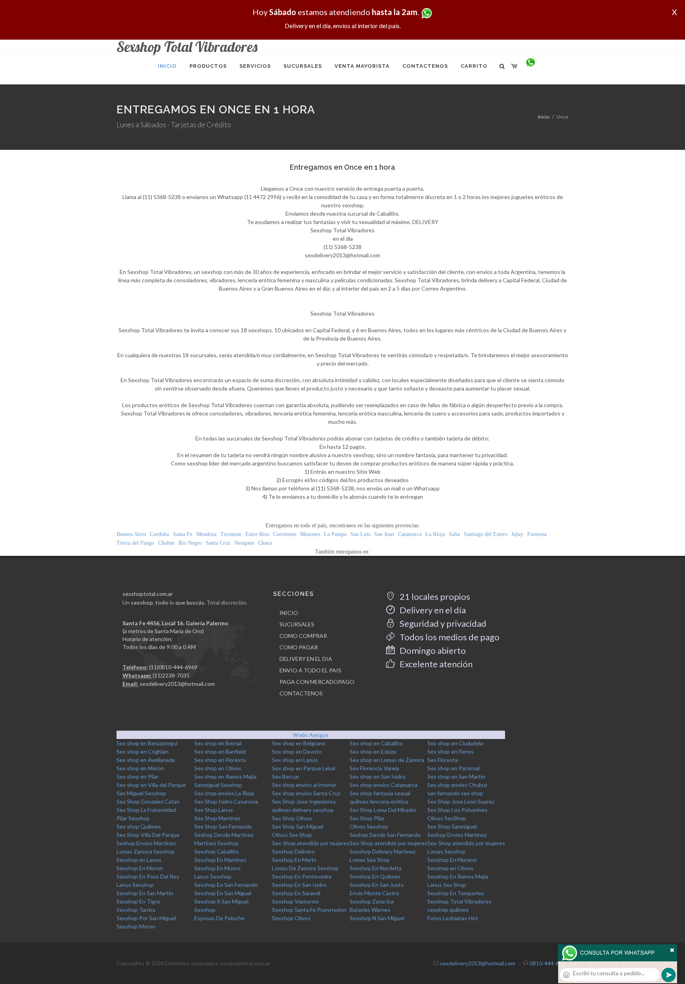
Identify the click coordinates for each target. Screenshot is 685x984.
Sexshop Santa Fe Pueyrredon (309, 909)
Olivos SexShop (446, 818)
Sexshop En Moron (140, 868)
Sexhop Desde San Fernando (385, 834)
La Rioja (435, 534)
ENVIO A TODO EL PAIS (310, 670)
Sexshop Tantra (136, 909)
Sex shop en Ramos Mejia (225, 776)
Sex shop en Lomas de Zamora (387, 759)
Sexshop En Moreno (452, 859)
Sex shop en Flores (450, 751)
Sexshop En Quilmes (375, 876)
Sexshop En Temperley (455, 893)
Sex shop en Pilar (138, 776)
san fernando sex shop (455, 793)
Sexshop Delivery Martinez (382, 851)
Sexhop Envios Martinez (456, 834)
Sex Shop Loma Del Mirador (383, 809)
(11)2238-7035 (171, 675)
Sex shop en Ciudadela (455, 743)
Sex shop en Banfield (220, 751)
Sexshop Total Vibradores (459, 901)
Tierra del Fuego (135, 543)
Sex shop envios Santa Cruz (306, 793)
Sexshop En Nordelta (376, 868)
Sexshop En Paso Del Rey (148, 876)
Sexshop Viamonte (295, 901)
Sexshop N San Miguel (377, 918)
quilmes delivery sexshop (303, 809)
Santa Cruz (218, 543)
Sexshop (205, 909)
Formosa (537, 534)
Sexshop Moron (136, 926)
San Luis (360, 534)
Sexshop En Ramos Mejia (457, 876)
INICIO (288, 612)
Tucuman (230, 534)
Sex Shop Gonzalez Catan (148, 801)
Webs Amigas (311, 734)
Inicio (543, 117)
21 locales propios (434, 596)
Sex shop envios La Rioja (224, 793)
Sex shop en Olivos (217, 768)
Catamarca (409, 534)
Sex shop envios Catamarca (383, 784)
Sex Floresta (442, 759)
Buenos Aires (131, 534)
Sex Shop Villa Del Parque (148, 834)
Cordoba (159, 534)
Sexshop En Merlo (294, 859)
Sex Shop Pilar (367, 818)
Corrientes (284, 534)
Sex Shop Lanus (213, 809)
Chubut (166, 543)
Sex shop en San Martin (456, 776)
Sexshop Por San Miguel (146, 918)
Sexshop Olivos (291, 918)
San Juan (384, 534)
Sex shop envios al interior (304, 784)
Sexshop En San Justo (377, 884)
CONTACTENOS (301, 693)
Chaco (265, 543)
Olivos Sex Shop (292, 834)
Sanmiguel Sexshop (218, 784)
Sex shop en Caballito (376, 743)
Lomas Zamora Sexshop (146, 851)
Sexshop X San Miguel (221, 901)
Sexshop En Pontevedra (301, 876)
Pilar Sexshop (133, 818)
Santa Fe (182, 534)
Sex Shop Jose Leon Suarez (460, 801)
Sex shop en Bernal (217, 743)
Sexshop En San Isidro (299, 884)
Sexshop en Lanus (139, 859)
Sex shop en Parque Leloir (304, 768)
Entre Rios (257, 534)
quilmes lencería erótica (379, 801)
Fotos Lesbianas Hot (452, 918)
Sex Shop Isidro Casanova (226, 801)
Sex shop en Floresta (220, 759)
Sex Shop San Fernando (223, 826)
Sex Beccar (285, 776)
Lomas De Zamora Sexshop (305, 868)
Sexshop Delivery (293, 851)
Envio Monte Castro (374, 893)
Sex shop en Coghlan (142, 751)
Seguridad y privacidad (442, 623)
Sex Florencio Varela (374, 768)
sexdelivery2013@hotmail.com (177, 683)
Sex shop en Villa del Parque (151, 784)
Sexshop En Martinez (220, 859)
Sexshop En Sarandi (296, 893)
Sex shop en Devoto (297, 751)
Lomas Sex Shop (370, 859)
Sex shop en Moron (140, 768)
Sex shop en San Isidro (378, 776)
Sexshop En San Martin (145, 893)
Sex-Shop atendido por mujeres (311, 843)
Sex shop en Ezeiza (373, 751)
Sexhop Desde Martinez (223, 834)
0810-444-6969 (549, 963)
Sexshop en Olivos (450, 868)
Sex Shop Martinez (217, 818)
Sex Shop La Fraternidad (146, 809)
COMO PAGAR (298, 647)
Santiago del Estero (485, 534)
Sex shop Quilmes (139, 826)
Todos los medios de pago (448, 637)
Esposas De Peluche (219, 918)
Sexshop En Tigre (138, 901)
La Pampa (335, 534)
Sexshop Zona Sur (372, 901)
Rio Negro (190, 543)
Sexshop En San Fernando (226, 884)
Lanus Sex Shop (446, 884)
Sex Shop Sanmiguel (452, 826)
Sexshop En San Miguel (222, 893)
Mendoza (206, 534)
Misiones (310, 534)
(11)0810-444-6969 (173, 667)
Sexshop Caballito (216, 851)
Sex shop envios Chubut (457, 784)
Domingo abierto (432, 650)
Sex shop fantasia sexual (380, 793)
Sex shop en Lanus (295, 759)
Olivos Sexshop (369, 826)
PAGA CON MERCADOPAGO (316, 681)
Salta (454, 534)
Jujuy (517, 534)
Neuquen (244, 543)
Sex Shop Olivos (292, 818)
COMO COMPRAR (303, 635)
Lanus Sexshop (213, 876)
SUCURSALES (296, 624)
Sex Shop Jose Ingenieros (304, 801)
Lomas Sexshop (446, 851)
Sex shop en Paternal (453, 768)
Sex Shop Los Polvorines (457, 809)
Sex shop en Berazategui (147, 743)
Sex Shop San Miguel (297, 826)
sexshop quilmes (448, 909)
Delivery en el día (432, 610)
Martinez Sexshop (216, 843)
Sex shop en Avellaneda (146, 759)
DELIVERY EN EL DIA (305, 658)
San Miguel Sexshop (141, 793)
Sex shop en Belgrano (298, 743)
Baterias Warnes (370, 909)
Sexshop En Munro (217, 868)
